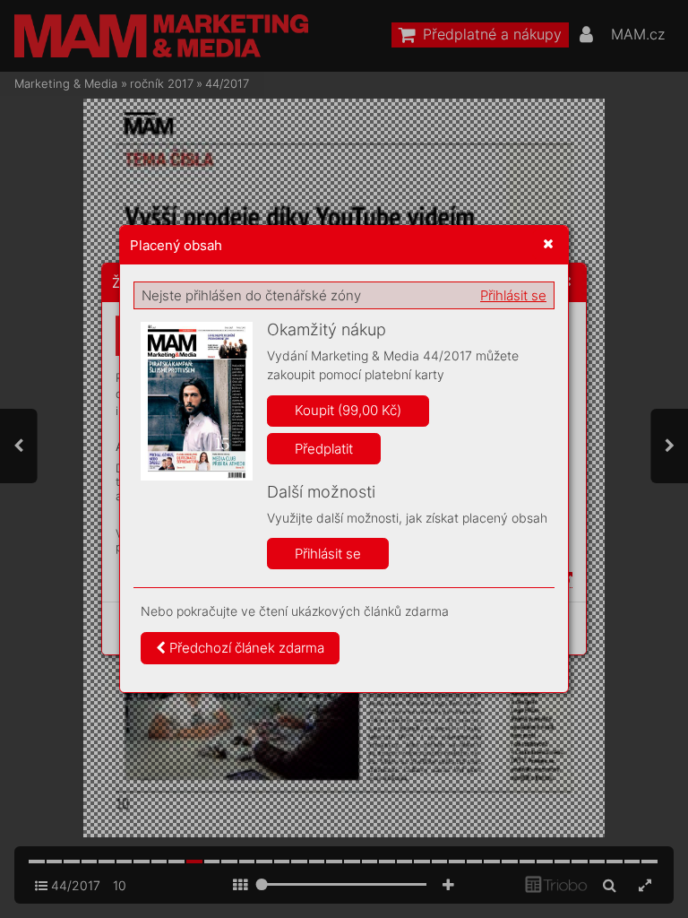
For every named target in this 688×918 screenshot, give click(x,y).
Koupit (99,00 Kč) (348, 410)
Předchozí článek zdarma (245, 647)
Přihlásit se (513, 295)
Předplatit (324, 448)
